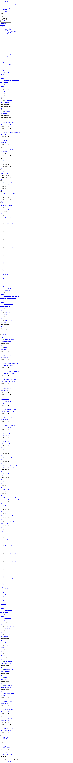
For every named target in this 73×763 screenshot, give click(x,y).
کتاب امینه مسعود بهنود (4, 184)
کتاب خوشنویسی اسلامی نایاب (6, 233)
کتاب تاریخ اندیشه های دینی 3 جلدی (7, 249)
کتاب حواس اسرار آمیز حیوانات (6, 427)
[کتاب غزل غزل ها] (36, 594)
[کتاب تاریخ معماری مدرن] (36, 320)
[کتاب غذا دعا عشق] (36, 401)
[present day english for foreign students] (36, 379)
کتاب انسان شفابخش (4, 703)
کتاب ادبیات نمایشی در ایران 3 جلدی (7, 209)
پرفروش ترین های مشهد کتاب (10, 4)
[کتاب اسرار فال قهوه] (36, 610)
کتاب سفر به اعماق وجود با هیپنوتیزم (7, 467)
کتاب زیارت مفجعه (4, 539)
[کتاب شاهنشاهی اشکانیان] (36, 304)
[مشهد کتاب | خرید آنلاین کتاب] (6, 20)
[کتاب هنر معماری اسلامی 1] (36, 215)
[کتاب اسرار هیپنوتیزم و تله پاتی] (36, 457)
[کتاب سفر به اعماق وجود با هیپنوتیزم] (36, 465)
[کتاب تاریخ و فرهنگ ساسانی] (36, 288)
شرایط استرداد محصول (7, 752)
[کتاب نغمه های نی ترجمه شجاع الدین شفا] (36, 371)
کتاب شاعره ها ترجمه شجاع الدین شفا (7, 365)
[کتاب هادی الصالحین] (36, 618)
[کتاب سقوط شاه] (36, 529)
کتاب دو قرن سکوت (4, 74)
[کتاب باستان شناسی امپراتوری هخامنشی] (36, 296)
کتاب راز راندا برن (3, 647)
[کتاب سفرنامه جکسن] (36, 417)
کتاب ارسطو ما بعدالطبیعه (5, 282)
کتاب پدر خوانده (3, 483)
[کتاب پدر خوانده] (36, 481)
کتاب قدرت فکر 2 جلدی (4, 711)
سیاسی (4, 10)
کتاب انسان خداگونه (4, 134)
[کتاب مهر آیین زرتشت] (36, 449)
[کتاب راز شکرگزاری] (36, 653)
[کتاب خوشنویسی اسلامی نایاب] (36, 231)
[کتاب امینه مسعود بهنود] (36, 182)
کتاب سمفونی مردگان (4, 102)
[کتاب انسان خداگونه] (36, 132)
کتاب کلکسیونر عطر (4, 357)
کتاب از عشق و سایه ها (4, 547)
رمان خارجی (7, 3)
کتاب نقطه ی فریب (4, 571)
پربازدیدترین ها (4, 49)
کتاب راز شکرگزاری (4, 655)
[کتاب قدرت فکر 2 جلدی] (36, 709)
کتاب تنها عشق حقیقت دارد (5, 341)
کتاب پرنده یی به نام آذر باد (5, 588)
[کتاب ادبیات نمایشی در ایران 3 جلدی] (36, 207)
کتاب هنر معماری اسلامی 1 (5, 217)
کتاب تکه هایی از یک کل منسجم (6, 66)
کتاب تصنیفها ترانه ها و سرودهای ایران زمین (8, 563)
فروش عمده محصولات (7, 747)
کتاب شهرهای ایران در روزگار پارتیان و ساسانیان (9, 499)
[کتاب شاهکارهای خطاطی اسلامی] (36, 223)
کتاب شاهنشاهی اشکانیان (5, 306)
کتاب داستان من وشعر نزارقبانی (6, 515)
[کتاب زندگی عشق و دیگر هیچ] (36, 685)
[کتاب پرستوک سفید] (36, 634)
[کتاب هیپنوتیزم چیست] (36, 433)
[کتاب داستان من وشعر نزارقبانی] (36, 513)
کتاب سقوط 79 (3, 491)
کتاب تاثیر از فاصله (4, 475)
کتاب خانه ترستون (3, 349)
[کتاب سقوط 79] (36, 489)
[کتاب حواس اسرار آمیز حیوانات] (36, 425)
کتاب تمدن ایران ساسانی (5, 257)
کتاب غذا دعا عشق (4, 403)
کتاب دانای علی (3, 604)
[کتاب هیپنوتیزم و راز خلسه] (36, 441)
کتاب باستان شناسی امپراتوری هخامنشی (8, 298)
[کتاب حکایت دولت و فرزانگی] (36, 661)
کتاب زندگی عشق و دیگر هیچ (5, 687)
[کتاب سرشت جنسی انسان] (36, 193)
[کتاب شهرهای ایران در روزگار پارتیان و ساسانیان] (36, 497)
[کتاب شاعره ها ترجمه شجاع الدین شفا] (36, 363)
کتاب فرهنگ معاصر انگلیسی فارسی (7, 411)
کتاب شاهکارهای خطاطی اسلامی (6, 225)
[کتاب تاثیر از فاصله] (36, 473)
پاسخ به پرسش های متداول (8, 753)
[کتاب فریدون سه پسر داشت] (36, 122)
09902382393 (5, 737)
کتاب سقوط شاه (3, 531)
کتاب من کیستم (3, 679)
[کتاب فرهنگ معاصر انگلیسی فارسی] (36, 409)
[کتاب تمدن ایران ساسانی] (36, 255)
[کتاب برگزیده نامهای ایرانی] (36, 521)
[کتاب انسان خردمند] (36, 80)
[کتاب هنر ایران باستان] (36, 312)
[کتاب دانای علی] (36, 602)
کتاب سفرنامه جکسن (4, 419)
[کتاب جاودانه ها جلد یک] (36, 505)
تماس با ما (5, 11)
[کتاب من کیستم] (36, 677)
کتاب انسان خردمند (4, 82)
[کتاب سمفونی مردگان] (36, 100)
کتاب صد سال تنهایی (4, 173)
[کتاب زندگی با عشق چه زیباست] (36, 669)
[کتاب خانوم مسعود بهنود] (36, 149)
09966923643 (5, 738)
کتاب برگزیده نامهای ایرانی (5, 523)
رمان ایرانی (5, 9)
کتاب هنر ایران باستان (4, 314)
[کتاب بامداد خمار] (36, 111)
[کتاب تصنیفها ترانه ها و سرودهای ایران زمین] (36, 561)
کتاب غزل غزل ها (3, 596)
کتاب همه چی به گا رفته (4, 91)
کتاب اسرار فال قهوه (4, 612)
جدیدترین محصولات (6, 205)
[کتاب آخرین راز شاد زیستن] (36, 693)
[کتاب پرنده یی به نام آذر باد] (36, 586)
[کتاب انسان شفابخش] (36, 701)
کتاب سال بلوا (3, 142)
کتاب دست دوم (8, 5)
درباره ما (4, 746)
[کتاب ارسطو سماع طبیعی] (36, 272)
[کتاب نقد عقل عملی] (36, 264)
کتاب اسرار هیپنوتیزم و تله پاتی (6, 459)
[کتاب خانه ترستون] (36, 347)
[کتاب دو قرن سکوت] (36, 72)
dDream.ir (10, 761)
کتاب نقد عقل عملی (4, 265)
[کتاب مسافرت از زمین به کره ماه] (36, 553)
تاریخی (6, 6)
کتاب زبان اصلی (8, 2)
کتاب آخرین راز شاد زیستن (5, 695)
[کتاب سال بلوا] (36, 140)
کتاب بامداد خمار (3, 113)
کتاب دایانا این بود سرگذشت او (6, 628)
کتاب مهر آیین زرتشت (4, 451)
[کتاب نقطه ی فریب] (36, 570)
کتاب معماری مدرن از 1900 (5, 241)
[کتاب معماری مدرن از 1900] (36, 239)
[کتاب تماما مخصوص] (36, 160)
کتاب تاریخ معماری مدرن (5, 322)
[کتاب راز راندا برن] (36, 645)
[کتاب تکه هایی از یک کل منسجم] (36, 64)
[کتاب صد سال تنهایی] (36, 171)
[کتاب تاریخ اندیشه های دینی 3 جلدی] (36, 247)
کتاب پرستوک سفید (4, 636)
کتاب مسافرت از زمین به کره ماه (6, 555)
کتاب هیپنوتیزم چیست (4, 435)
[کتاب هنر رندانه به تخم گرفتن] (36, 54)
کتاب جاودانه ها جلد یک (4, 507)
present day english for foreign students (7, 381)
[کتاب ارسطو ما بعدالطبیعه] (36, 280)
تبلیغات (4, 751)
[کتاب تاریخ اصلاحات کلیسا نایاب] (36, 578)
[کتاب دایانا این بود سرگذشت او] (36, 626)
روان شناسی (4, 642)
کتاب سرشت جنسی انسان (5, 195)
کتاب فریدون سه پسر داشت (5, 124)
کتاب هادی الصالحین (4, 620)
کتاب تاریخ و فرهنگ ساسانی (5, 290)
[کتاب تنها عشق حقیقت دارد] (36, 339)
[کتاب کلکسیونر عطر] (36, 355)
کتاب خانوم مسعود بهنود (5, 151)
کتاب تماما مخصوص (4, 162)
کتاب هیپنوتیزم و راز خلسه (5, 443)
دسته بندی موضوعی (6, 1)
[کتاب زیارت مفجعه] (36, 537)
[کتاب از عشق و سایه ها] (36, 545)
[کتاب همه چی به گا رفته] (36, 89)
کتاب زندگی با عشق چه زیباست (6, 671)
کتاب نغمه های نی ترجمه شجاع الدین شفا (8, 373)
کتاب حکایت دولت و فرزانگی (5, 663)
